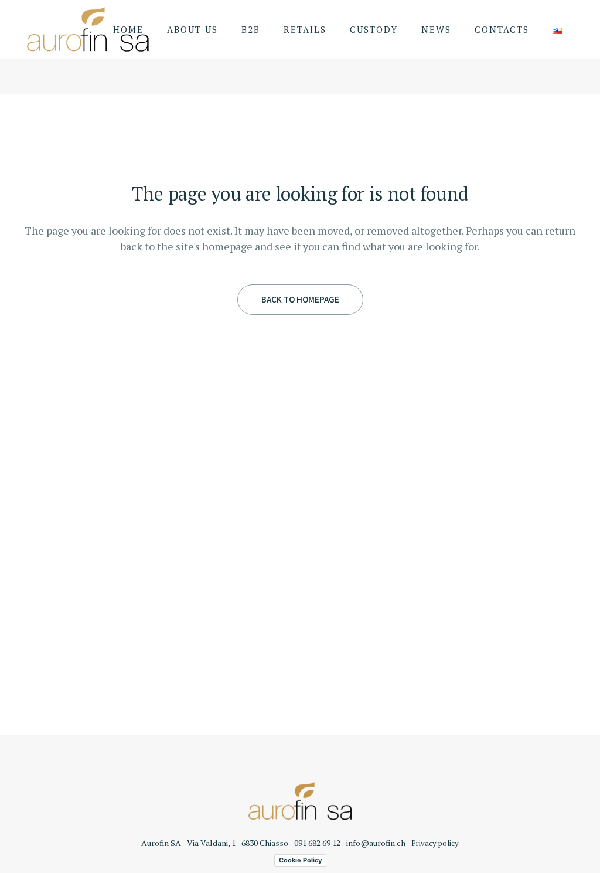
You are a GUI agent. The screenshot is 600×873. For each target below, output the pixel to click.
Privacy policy (435, 843)
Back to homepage (300, 299)
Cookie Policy (300, 860)
